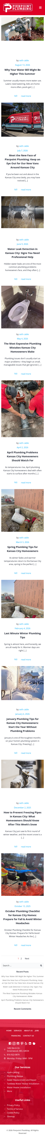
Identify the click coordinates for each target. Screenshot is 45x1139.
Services (18, 1030)
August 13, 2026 (22, 65)
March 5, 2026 (22, 542)
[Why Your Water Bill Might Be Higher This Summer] (22, 28)
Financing (16, 1035)
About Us (28, 1030)
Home (9, 1030)
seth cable (24, 60)
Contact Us (28, 1035)
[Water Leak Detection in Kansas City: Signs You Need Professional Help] (22, 212)
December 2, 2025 (22, 807)
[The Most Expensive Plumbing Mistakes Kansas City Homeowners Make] (22, 306)
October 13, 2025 (22, 906)
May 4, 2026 (22, 338)
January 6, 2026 (22, 714)
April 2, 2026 (22, 447)
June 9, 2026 (22, 244)
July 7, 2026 (22, 150)
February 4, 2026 (22, 628)
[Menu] (40, 8)
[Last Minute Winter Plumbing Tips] (22, 598)
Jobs (37, 1030)
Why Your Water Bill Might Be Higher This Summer (22, 976)
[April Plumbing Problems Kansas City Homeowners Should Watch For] (22, 408)
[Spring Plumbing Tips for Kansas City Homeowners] (22, 510)
